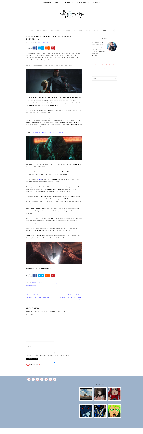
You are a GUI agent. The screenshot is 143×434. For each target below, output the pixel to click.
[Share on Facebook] (34, 48)
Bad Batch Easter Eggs (47, 283)
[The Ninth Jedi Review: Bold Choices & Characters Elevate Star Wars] (100, 399)
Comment (29, 315)
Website (28, 346)
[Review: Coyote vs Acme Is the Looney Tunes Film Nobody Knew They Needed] (86, 399)
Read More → (96, 56)
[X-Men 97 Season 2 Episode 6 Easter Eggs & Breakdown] (114, 416)
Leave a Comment (46, 42)
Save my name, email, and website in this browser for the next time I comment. (48, 355)
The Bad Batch (32, 285)
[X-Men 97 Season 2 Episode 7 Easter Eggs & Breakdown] (100, 416)
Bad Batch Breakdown (37, 283)
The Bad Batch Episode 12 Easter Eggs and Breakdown (48, 132)
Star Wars (41, 282)
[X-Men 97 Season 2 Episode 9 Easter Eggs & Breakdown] (114, 399)
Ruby (40, 179)
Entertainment (35, 282)
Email (28, 340)
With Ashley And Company (71, 17)
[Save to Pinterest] (53, 48)
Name (28, 334)
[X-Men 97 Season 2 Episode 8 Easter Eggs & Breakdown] (86, 416)
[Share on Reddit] (47, 48)
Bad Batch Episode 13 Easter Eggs (60, 283)
